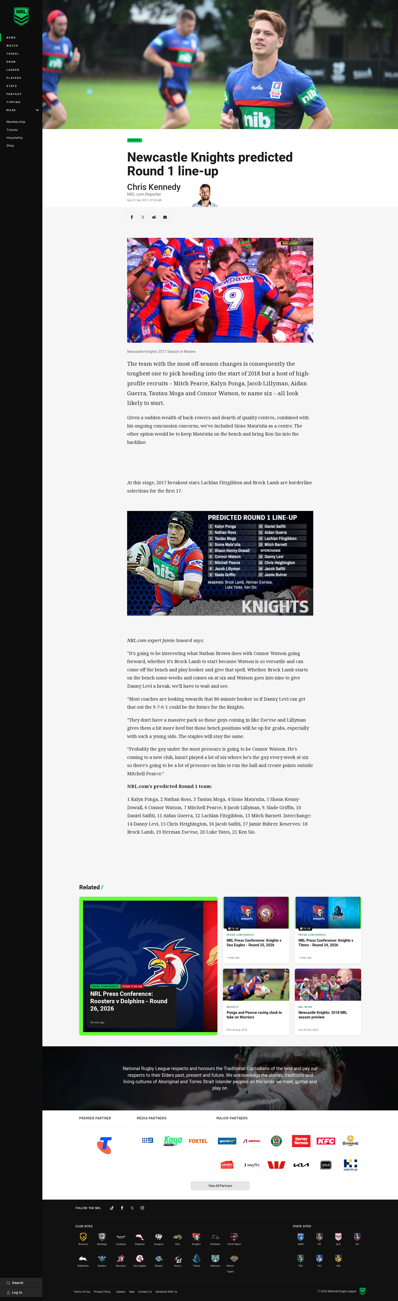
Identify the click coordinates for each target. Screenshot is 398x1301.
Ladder (13, 69)
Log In (17, 1292)
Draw (11, 61)
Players (13, 78)
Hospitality (14, 138)
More (11, 110)
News (11, 37)
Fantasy (14, 94)
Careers (120, 1291)
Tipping (13, 102)
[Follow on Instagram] (142, 1208)
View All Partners (220, 1185)
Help (132, 1291)
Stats (11, 86)
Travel (12, 53)
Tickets (12, 130)
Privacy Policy (102, 1291)
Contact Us (145, 1291)
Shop (10, 145)
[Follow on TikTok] (112, 1208)
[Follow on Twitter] (132, 1208)
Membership (15, 122)
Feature (135, 140)
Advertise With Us (166, 1291)
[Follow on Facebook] (122, 1208)
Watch (12, 45)
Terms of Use (82, 1291)
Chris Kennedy (154, 186)
